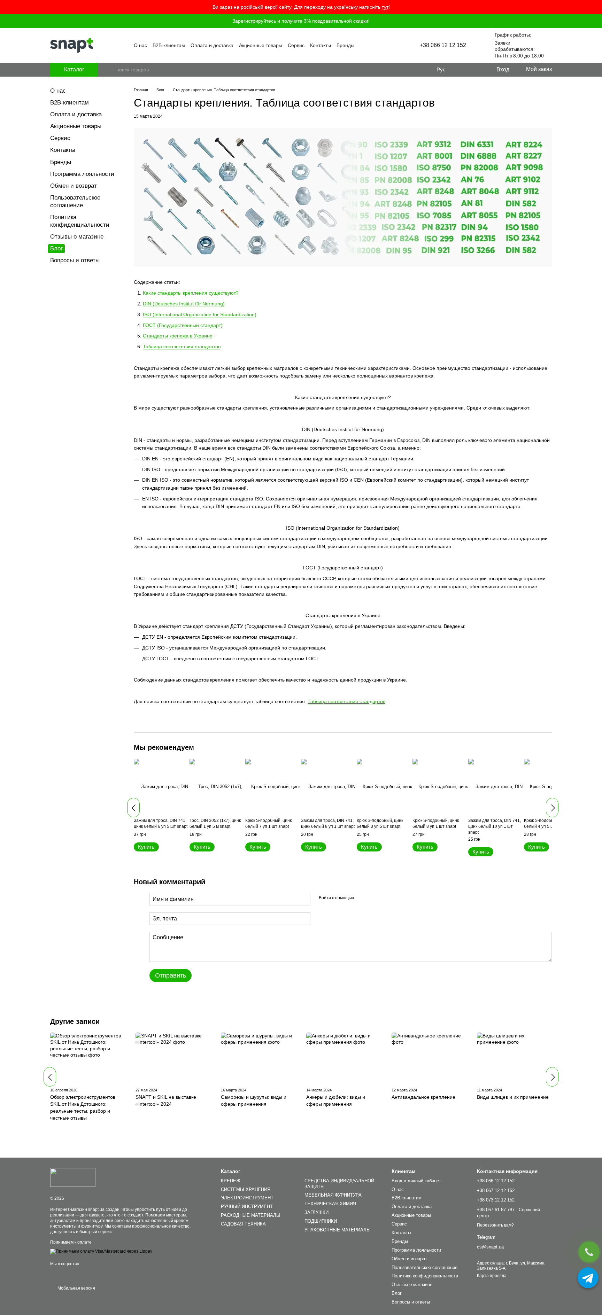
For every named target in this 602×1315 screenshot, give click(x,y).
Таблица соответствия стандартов (346, 701)
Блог (56, 248)
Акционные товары (260, 45)
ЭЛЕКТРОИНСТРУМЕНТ (247, 1197)
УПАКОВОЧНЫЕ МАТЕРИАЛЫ (337, 1229)
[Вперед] (552, 807)
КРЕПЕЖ (230, 1180)
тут (385, 7)
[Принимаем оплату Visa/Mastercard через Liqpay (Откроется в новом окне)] (101, 1251)
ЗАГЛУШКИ (316, 1212)
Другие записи (75, 1021)
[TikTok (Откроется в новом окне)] (393, 45)
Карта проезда (492, 1275)
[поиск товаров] (110, 69)
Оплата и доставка (212, 45)
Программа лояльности (82, 174)
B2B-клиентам (169, 45)
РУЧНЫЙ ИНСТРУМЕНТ (247, 1206)
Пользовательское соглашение (424, 1267)
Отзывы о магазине (76, 236)
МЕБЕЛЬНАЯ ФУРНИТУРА (333, 1195)
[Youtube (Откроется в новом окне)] (385, 45)
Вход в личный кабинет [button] (416, 1180)
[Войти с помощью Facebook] (361, 898)
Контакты (320, 45)
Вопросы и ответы (75, 260)
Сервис (296, 45)
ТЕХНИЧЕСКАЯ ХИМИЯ (330, 1203)
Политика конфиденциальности (425, 1275)
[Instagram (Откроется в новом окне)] (376, 45)
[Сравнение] (462, 69)
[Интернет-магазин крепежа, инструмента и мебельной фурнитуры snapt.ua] (72, 1177)
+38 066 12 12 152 (443, 45)
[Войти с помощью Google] (373, 898)
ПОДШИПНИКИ (320, 1221)
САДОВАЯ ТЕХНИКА (243, 1224)
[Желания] (476, 69)
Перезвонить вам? (495, 1225)
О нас (140, 45)
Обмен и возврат (73, 185)
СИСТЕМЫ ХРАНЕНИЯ (245, 1189)
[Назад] (133, 807)
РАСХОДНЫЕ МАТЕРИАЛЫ (250, 1215)
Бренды (345, 45)
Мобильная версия (75, 1288)
